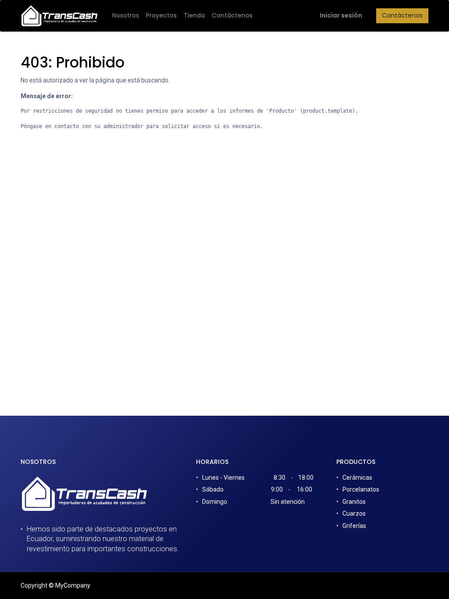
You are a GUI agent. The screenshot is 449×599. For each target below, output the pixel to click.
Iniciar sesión (341, 15)
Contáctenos (402, 15)
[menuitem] (126, 16)
